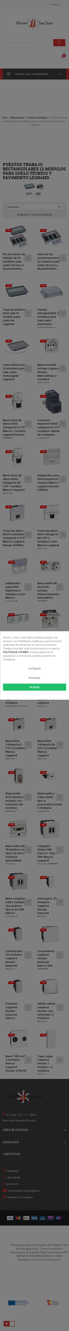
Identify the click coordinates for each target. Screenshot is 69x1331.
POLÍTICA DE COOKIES (16, 652)
